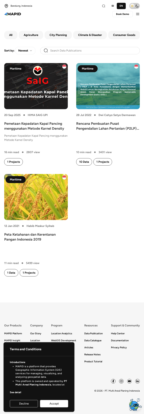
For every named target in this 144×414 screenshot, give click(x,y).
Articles (88, 347)
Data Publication (93, 333)
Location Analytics (61, 333)
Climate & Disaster (90, 35)
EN (121, 5)
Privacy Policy (119, 347)
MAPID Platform (13, 333)
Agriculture (31, 35)
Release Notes (92, 354)
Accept (54, 403)
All (10, 35)
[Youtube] (129, 381)
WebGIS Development (63, 340)
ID (113, 5)
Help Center (118, 333)
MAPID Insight (12, 340)
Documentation (120, 340)
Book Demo (122, 14)
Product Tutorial (93, 361)
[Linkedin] (137, 381)
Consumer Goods (124, 35)
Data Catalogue (93, 340)
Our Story (35, 333)
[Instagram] (121, 381)
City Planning (58, 35)
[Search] (103, 6)
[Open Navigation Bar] (138, 14)
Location (35, 340)
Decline (24, 403)
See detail (15, 392)
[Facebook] (113, 381)
